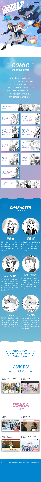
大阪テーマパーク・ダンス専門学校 (28, 436)
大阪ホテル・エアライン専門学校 (7, 436)
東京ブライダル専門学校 (25, 378)
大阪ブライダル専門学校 (25, 417)
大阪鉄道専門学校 (4, 417)
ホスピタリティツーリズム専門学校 (9, 378)
